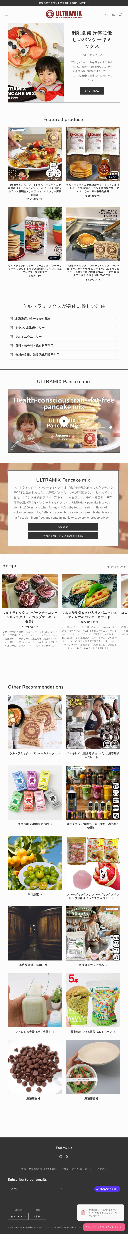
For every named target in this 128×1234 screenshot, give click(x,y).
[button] (6, 14)
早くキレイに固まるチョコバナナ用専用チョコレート (93, 755)
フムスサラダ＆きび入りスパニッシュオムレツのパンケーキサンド (89, 615)
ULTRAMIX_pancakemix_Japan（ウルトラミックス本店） (39, 1227)
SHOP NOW (92, 90)
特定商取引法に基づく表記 (42, 1169)
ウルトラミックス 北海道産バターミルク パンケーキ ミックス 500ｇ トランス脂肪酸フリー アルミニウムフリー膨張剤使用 (93, 188)
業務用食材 (33, 1098)
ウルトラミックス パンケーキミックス (33, 753)
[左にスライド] (57, 661)
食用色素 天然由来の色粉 (33, 824)
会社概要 (64, 1169)
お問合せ (101, 1169)
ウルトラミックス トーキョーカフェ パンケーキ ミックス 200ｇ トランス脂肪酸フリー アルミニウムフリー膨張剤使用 (35, 269)
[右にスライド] (70, 661)
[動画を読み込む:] (64, 421)
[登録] (60, 1188)
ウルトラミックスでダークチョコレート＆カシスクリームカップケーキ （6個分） (30, 617)
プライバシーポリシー (83, 1169)
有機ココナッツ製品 (91, 964)
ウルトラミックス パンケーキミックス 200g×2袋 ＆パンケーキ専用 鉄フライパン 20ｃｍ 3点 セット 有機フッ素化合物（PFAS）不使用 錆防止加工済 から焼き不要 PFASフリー (93, 270)
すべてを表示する (116, 567)
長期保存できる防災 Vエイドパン (91, 1031)
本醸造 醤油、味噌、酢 (33, 964)
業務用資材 (91, 1098)
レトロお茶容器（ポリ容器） (33, 1031)
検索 (23, 1169)
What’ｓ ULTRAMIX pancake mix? (63, 535)
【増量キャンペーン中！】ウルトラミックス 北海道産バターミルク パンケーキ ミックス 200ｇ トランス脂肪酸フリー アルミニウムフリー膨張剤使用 (35, 189)
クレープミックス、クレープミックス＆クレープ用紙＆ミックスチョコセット (93, 896)
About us (63, 527)
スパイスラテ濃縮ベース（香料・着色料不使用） (93, 825)
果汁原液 (33, 894)
